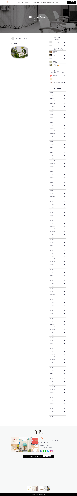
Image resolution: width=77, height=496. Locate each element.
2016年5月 (52, 310)
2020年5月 (52, 179)
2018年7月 (52, 239)
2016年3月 (52, 316)
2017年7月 (52, 272)
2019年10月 (52, 198)
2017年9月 (52, 267)
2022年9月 (52, 109)
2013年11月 (52, 389)
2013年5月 (52, 405)
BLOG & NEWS (50, 2)
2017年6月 (52, 275)
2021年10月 (52, 133)
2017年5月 (52, 277)
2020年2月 (52, 188)
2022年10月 (52, 106)
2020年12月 (52, 160)
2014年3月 (52, 378)
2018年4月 (52, 247)
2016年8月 (52, 302)
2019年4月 (52, 215)
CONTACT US (43, 2)
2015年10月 (52, 329)
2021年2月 (52, 155)
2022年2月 (52, 125)
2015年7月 (52, 337)
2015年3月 (52, 348)
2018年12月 (52, 226)
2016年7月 (52, 305)
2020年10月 (52, 166)
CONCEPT (27, 2)
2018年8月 (52, 237)
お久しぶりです (55, 65)
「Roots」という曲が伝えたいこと (58, 42)
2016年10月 (52, 296)
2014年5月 (52, 373)
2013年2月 (52, 414)
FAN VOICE (33, 2)
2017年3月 (52, 283)
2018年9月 (52, 234)
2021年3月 (52, 152)
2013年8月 (52, 397)
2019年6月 (52, 209)
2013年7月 (52, 400)
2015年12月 (52, 324)
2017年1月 (52, 288)
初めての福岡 (55, 62)
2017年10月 (52, 264)
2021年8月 (52, 139)
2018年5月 (52, 245)
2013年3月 (52, 411)
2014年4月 (52, 375)
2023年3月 (52, 92)
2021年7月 (52, 141)
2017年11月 (52, 261)
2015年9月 (52, 332)
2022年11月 (52, 103)
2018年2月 (52, 253)
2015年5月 (52, 343)
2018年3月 (52, 250)
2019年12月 (52, 193)
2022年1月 (52, 128)
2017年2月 (52, 286)
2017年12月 (52, 258)
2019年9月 (52, 201)
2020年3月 (52, 185)
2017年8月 (52, 269)
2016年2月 (52, 318)
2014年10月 (52, 359)
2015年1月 (52, 351)
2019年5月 (52, 212)
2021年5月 (52, 147)
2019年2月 (52, 220)
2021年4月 (52, 149)
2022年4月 (52, 122)
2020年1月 (52, 190)
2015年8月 (52, 335)
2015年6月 (52, 340)
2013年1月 (52, 416)
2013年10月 (52, 392)
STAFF (38, 2)
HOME (19, 2)
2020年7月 (52, 174)
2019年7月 (52, 207)
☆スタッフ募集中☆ (56, 46)
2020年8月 (52, 171)
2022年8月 (52, 111)
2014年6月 (52, 370)
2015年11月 (52, 326)
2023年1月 (52, 98)
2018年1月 (52, 256)
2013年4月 (52, 408)
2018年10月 (52, 231)
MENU (23, 2)
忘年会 (55, 52)
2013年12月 (52, 386)
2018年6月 (52, 242)
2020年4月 (52, 182)
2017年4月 (52, 280)
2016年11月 (52, 294)
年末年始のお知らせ (56, 59)
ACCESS (56, 2)
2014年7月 (52, 367)
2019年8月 (52, 204)
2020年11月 (52, 163)
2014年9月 (52, 362)
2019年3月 (52, 218)
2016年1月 (52, 321)
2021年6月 (52, 144)
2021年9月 (52, 136)
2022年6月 (52, 117)
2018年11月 (52, 228)
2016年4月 (52, 313)
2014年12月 (52, 354)
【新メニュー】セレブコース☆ (58, 49)
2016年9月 (52, 299)
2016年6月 (52, 307)
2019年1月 (52, 223)
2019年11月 (52, 196)
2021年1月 (52, 158)
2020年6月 (52, 177)
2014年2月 (52, 381)
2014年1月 (52, 384)
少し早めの (55, 55)
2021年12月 (52, 130)
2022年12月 (52, 100)
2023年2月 (52, 95)
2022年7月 (52, 114)
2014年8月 (52, 365)
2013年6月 (52, 403)
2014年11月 (52, 356)
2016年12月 (52, 291)
